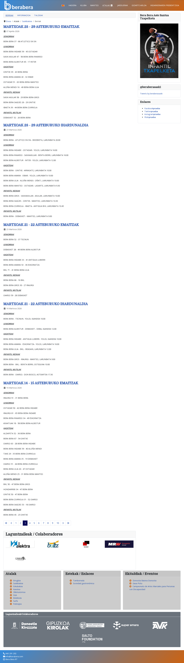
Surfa (15, 601)
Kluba (83, 5)
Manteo (94, 5)
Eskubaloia (18, 586)
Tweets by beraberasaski (151, 93)
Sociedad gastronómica (83, 583)
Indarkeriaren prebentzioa (164, 5)
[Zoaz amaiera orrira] (68, 523)
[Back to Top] (179, 658)
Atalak (106, 5)
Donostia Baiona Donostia (144, 580)
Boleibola (17, 598)
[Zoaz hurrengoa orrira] (63, 523)
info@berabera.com (14, 656)
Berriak (9, 15)
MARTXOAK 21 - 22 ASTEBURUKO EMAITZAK (41, 225)
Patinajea (17, 604)
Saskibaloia (18, 583)
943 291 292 (11, 653)
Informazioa (23, 15)
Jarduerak (122, 5)
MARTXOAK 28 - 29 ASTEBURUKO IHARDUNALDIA (45, 125)
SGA (15, 595)
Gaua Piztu (137, 583)
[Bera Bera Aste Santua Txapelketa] (159, 50)
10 (58, 523)
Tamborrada (78, 580)
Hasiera (72, 5)
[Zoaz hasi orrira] (6, 523)
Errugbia (17, 580)
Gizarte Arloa (139, 5)
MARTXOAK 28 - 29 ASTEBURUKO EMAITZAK (41, 27)
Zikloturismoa (19, 592)
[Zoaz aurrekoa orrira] (11, 523)
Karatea (16, 589)
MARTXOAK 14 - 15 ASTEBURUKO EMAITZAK (40, 383)
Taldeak (38, 15)
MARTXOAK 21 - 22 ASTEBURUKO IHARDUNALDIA (45, 304)
